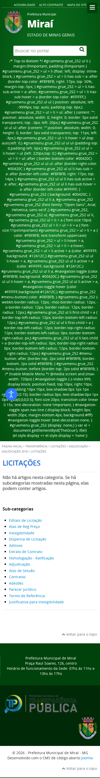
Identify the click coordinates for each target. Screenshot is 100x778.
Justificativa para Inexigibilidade (36, 601)
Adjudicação (19, 564)
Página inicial (12, 446)
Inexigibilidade (21, 532)
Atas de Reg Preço (24, 526)
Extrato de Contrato (25, 551)
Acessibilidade (24, 5)
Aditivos (16, 545)
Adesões (16, 583)
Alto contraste (51, 5)
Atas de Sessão (22, 570)
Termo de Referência (27, 595)
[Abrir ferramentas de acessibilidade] (11, 394)
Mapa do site (76, 5)
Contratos (17, 576)
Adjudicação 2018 (15, 451)
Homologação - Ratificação (31, 558)
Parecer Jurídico (22, 589)
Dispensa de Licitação (27, 539)
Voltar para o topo (81, 634)
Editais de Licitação (25, 520)
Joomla (87, 757)
